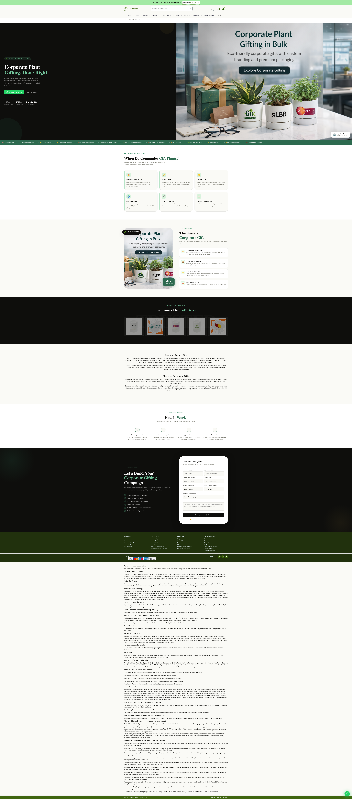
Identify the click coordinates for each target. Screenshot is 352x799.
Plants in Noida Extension (210, 546)
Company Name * (209, 470)
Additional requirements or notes (193, 501)
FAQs (178, 543)
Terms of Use (154, 541)
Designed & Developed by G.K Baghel (219, 797)
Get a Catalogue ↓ (33, 92)
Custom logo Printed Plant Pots (159, 548)
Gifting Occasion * (189, 485)
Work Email (207, 478)
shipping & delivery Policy (157, 546)
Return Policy (154, 544)
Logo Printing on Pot (209, 550)
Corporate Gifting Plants (130, 543)
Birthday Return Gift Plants (184, 546)
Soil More (206, 544)
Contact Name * (188, 470)
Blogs (219, 15)
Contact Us (180, 541)
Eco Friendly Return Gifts (183, 548)
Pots (205, 541)
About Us (126, 541)
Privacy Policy (154, 539)
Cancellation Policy (156, 543)
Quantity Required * (210, 485)
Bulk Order (207, 543)
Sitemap (179, 544)
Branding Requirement (190, 493)
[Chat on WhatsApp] (347, 793)
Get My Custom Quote (202, 515)
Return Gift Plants (209, 548)
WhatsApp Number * (189, 478)
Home (125, 19)
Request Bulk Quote (15, 92)
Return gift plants (128, 544)
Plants (205, 539)
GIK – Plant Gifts (128, 546)
